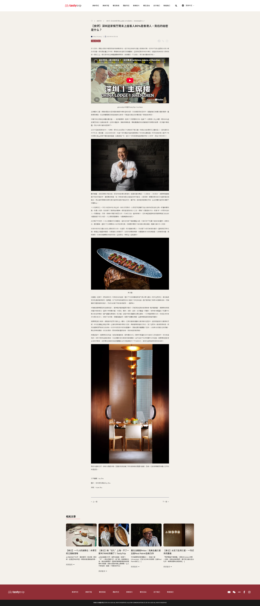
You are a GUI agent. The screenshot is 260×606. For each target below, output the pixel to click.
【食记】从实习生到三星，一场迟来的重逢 (178, 552)
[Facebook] (159, 41)
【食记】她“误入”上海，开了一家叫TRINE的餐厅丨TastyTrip (114, 552)
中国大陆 (94, 41)
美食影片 (136, 5)
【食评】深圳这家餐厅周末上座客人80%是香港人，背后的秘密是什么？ (125, 21)
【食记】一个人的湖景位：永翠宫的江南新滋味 (81, 552)
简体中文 (189, 5)
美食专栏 (95, 5)
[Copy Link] (163, 41)
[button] (176, 5)
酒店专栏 (126, 5)
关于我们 (156, 5)
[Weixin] (234, 592)
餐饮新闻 (116, 5)
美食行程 (106, 5)
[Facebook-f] (244, 592)
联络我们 (167, 5)
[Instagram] (167, 41)
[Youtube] (229, 592)
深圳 (99, 41)
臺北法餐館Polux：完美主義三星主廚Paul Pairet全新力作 (146, 552)
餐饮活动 (146, 5)
